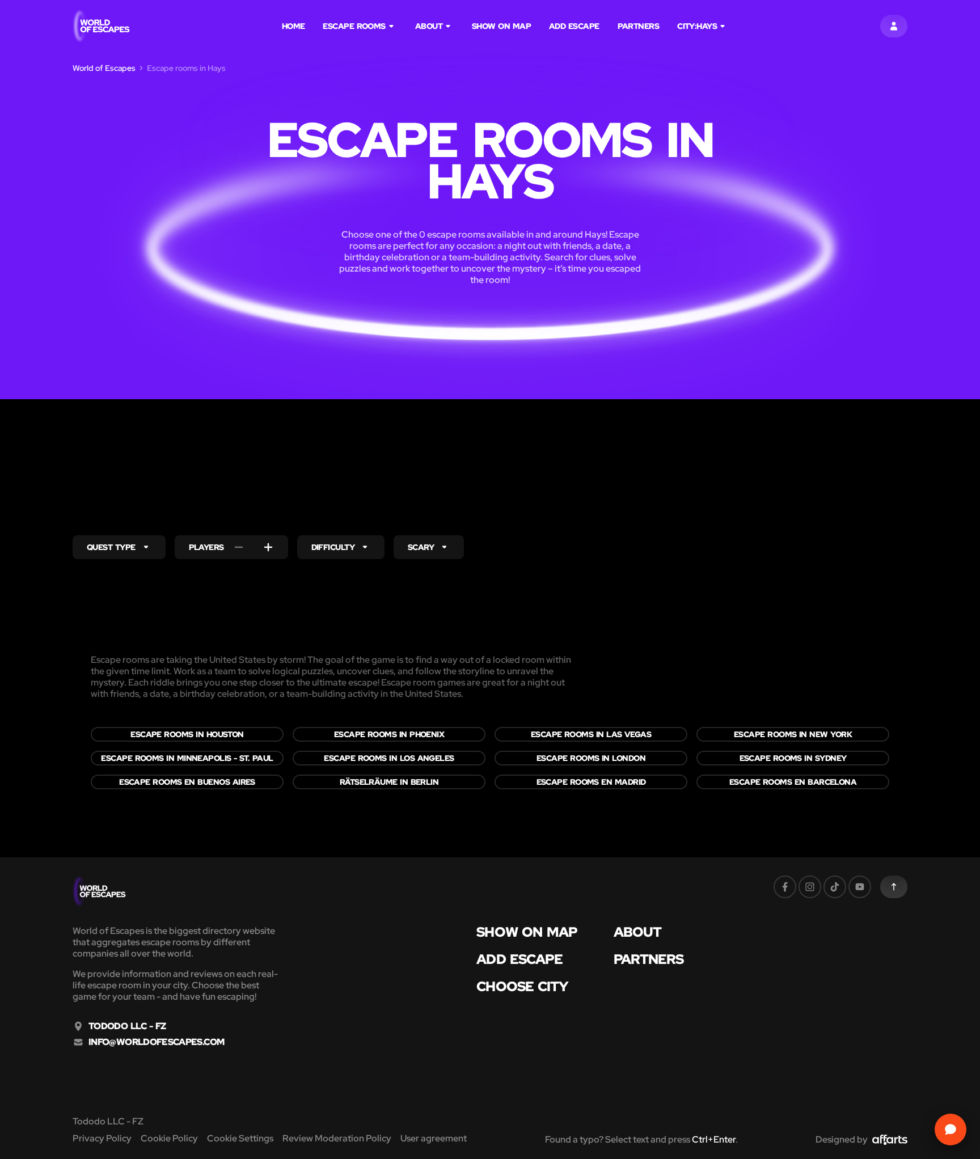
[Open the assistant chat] (950, 1129)
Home (293, 26)
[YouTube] (859, 886)
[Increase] (268, 547)
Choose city (522, 986)
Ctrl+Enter (714, 1139)
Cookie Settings (240, 1138)
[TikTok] (834, 886)
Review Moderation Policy (336, 1138)
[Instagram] (810, 886)
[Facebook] (785, 886)
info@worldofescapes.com (156, 1042)
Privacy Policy (102, 1138)
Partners (639, 26)
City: (697, 26)
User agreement (433, 1138)
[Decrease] (238, 547)
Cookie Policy (169, 1138)
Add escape (574, 26)
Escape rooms (354, 26)
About (428, 26)
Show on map (501, 26)
